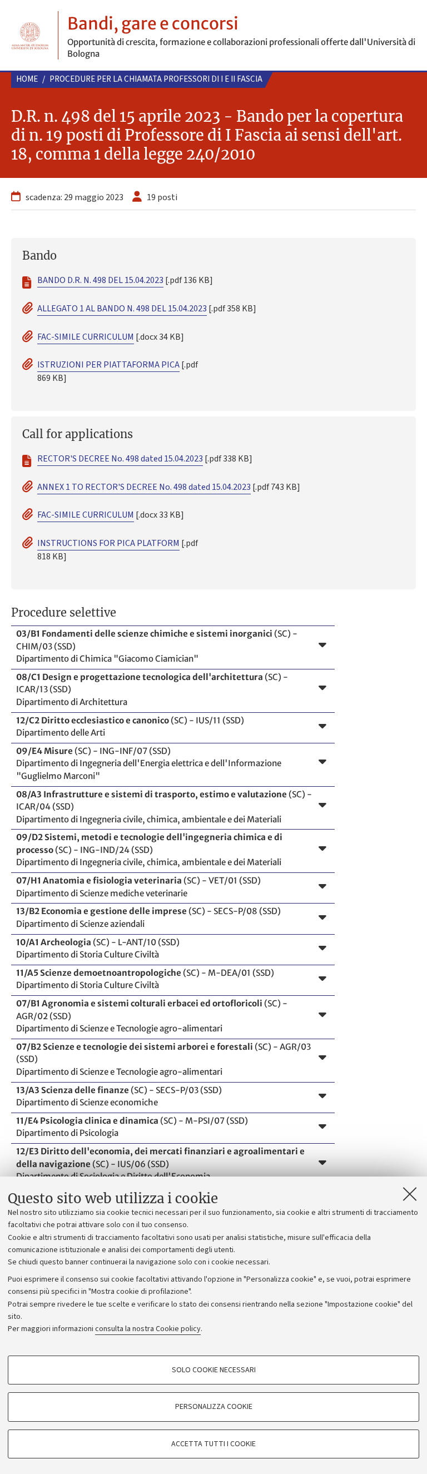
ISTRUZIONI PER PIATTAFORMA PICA (108, 365)
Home (27, 79)
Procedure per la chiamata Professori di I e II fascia (155, 79)
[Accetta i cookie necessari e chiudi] (410, 1194)
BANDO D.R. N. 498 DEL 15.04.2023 (100, 280)
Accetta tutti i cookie (213, 1444)
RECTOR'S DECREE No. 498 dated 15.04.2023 (120, 459)
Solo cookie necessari (214, 1370)
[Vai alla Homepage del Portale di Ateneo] (30, 36)
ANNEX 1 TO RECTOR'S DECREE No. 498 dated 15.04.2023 (144, 487)
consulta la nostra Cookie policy (148, 1328)
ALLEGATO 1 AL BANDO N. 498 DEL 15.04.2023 (122, 308)
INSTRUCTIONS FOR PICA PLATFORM (108, 543)
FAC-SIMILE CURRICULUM (85, 337)
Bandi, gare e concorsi (153, 23)
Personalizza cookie (213, 1406)
